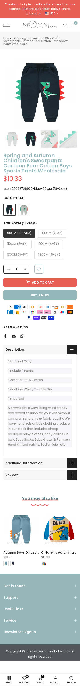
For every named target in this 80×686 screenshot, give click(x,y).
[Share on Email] (14, 336)
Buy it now (40, 295)
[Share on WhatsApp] (22, 336)
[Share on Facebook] (5, 336)
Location (35, 13)
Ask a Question (15, 327)
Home (7, 38)
